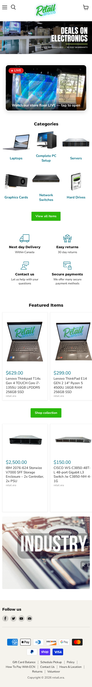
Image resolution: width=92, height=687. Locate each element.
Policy (71, 662)
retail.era (11, 396)
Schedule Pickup (51, 662)
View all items (46, 216)
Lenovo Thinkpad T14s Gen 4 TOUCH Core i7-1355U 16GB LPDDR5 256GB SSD (23, 385)
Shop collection (46, 413)
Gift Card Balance (24, 662)
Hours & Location (70, 667)
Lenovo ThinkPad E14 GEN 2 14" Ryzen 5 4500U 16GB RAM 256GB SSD (70, 385)
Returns (37, 672)
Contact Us (47, 667)
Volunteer (53, 672)
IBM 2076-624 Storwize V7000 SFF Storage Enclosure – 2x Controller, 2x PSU (25, 474)
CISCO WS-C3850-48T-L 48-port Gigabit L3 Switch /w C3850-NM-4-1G (72, 474)
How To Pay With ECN (20, 667)
